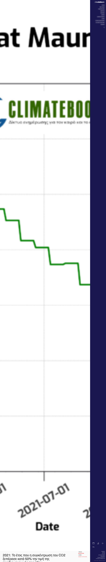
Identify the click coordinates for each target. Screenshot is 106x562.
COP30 (103, 5)
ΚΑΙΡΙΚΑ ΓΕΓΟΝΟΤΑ (100, 16)
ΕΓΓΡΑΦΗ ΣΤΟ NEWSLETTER (100, 558)
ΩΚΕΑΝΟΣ (102, 12)
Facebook (103, 551)
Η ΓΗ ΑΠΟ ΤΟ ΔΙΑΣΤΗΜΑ (100, 22)
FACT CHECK (102, 7)
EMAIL (86, 556)
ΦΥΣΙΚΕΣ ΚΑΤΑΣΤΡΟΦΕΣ (100, 20)
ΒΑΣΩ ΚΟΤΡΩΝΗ (81, 553)
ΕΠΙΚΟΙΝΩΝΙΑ (103, 556)
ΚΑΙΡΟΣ (103, 14)
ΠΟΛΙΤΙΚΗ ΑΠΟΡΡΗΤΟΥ (101, 557)
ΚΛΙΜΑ (103, 18)
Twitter (103, 552)
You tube (103, 553)
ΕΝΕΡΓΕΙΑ (102, 10)
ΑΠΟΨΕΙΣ (102, 24)
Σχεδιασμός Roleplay (102, 560)
